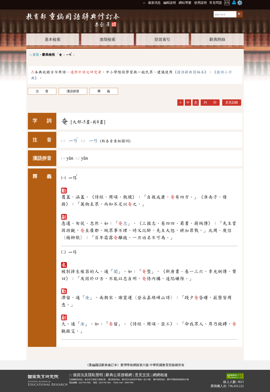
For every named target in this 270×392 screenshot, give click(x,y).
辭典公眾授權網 (119, 375)
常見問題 (215, 2)
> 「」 (52, 54)
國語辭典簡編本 (190, 72)
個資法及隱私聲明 (88, 375)
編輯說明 (169, 2)
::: (144, 2)
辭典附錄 (217, 39)
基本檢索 (52, 39)
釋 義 (103, 91)
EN (227, 2)
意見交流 (142, 375)
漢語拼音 (73, 91)
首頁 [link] (36, 54)
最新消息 (154, 2)
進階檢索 (107, 39)
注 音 (42, 91)
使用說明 (200, 2)
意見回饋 (231, 102)
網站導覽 (185, 2)
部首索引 (162, 39)
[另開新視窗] (47, 381)
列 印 (210, 102)
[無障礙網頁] (235, 376)
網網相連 (160, 375)
